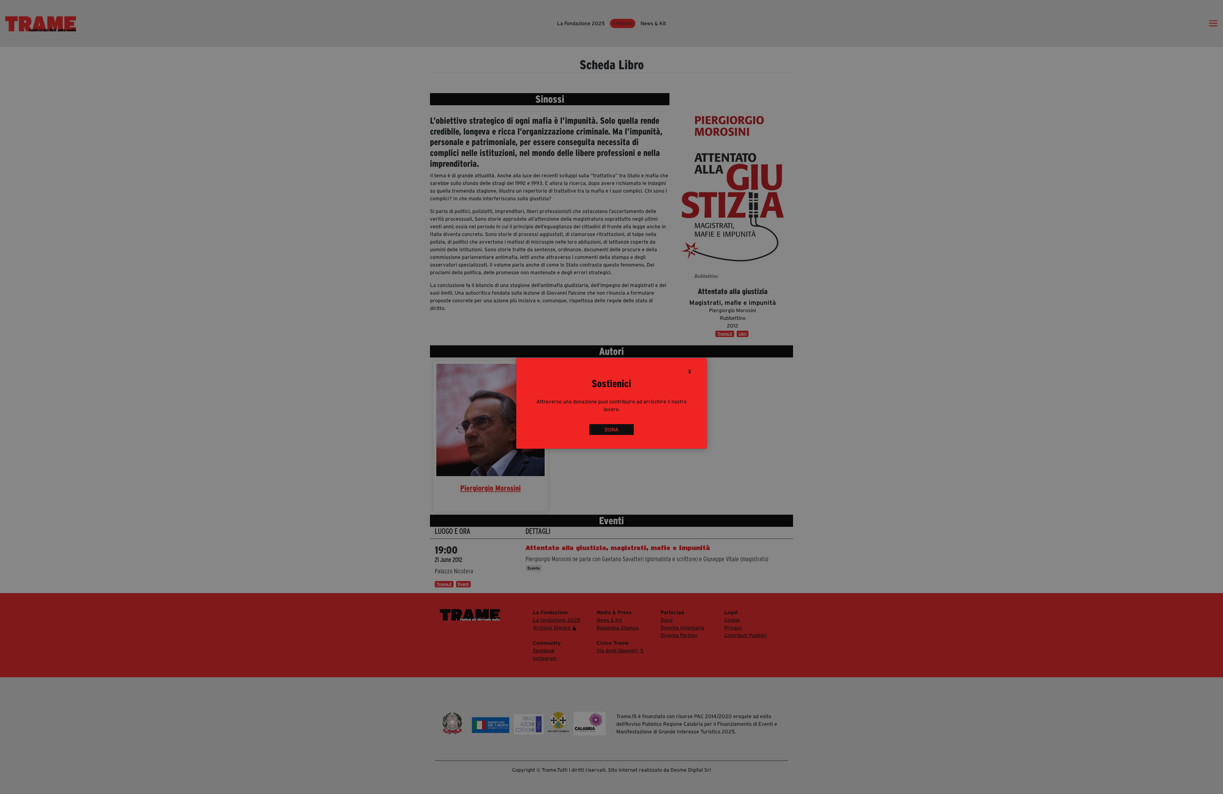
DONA (611, 429)
